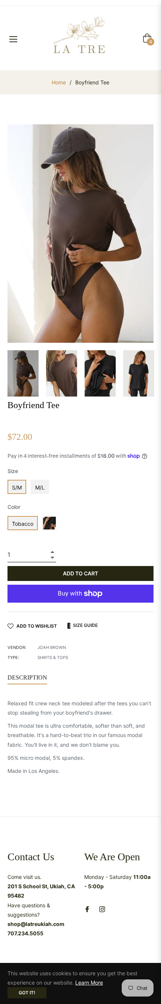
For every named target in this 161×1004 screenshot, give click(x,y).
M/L (40, 487)
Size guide (85, 625)
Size (12, 471)
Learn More (89, 982)
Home (59, 82)
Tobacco (22, 523)
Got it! (27, 992)
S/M (17, 487)
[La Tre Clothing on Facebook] (87, 908)
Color (13, 507)
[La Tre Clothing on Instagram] (102, 908)
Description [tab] (27, 677)
